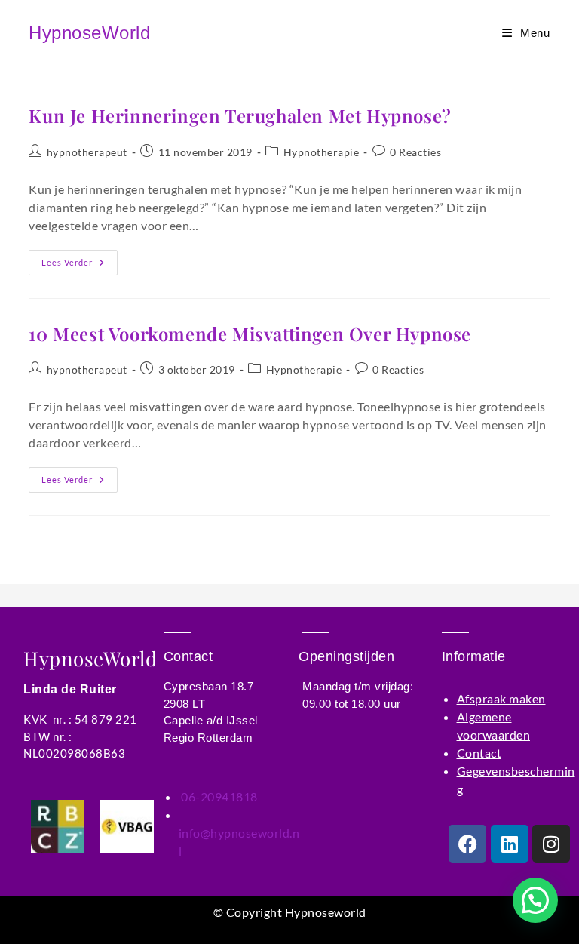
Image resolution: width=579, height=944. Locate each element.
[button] (535, 900)
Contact (479, 753)
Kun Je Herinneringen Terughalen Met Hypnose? (240, 115)
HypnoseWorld (89, 33)
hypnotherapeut (87, 152)
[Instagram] (551, 844)
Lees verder (79, 258)
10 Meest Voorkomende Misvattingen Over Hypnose (250, 333)
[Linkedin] (509, 844)
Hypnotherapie (321, 152)
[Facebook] (467, 844)
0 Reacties (415, 152)
